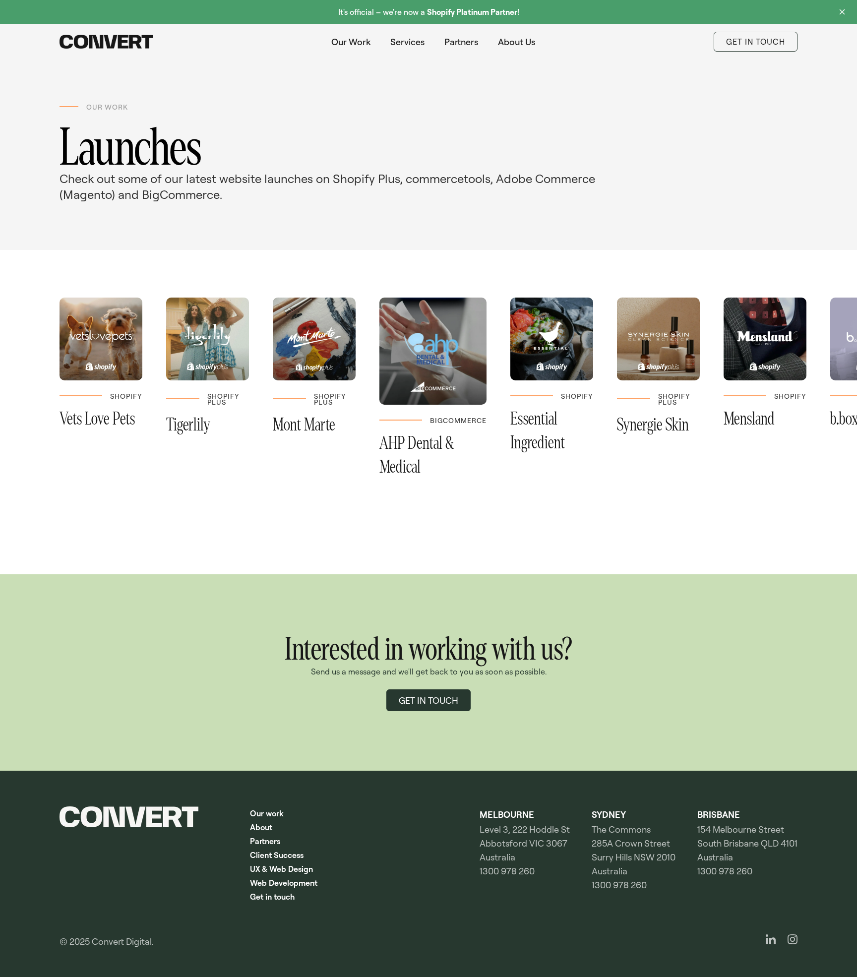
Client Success (277, 855)
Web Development (283, 883)
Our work (267, 813)
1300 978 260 (507, 870)
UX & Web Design (281, 869)
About (261, 827)
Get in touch (272, 897)
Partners (265, 841)
